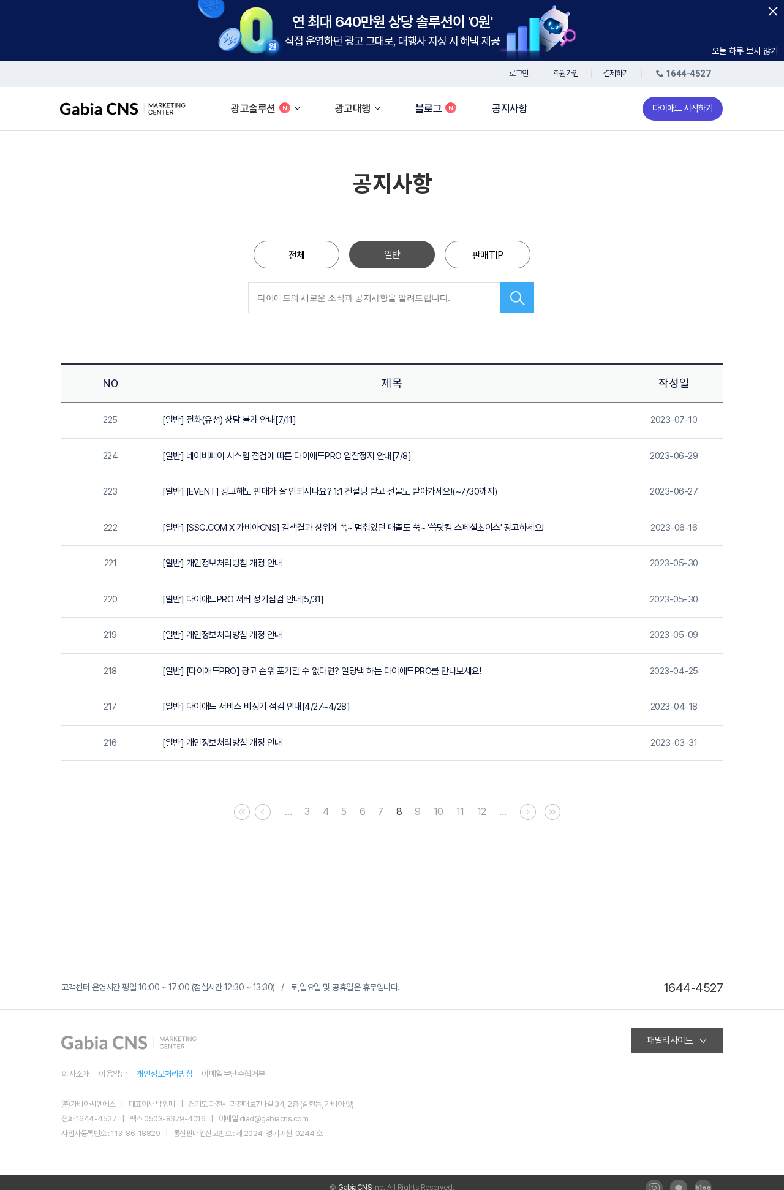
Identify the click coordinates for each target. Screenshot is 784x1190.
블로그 (428, 109)
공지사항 (509, 109)
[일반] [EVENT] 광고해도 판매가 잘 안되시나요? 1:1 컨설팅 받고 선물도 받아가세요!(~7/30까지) (329, 491)
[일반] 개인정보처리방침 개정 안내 (222, 563)
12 (481, 811)
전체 (296, 255)
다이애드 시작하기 (682, 108)
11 (460, 811)
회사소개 (75, 1073)
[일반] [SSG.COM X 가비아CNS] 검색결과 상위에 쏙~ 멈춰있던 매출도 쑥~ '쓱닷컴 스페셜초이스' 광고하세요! (353, 527)
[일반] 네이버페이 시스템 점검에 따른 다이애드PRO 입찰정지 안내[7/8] (286, 455)
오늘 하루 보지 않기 (745, 51)
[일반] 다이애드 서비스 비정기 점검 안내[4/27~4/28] (256, 706)
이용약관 (113, 1073)
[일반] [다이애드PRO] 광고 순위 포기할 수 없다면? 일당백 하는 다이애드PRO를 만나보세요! (321, 670)
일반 (392, 254)
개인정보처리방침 (164, 1073)
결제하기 (616, 73)
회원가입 (566, 73)
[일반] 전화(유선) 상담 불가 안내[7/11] (229, 419)
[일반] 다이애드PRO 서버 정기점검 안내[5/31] (243, 599)
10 (438, 811)
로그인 (519, 73)
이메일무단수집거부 (233, 1073)
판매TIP (487, 255)
